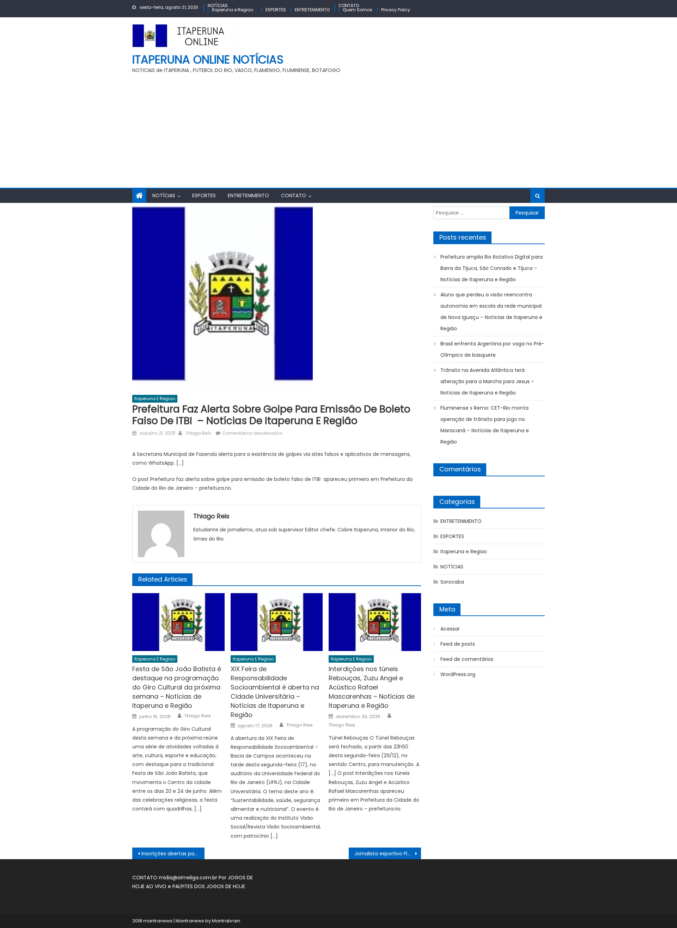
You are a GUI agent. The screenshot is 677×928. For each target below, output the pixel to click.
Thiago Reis (198, 433)
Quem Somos (357, 10)
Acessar (450, 628)
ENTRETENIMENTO (312, 10)
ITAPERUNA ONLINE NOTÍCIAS (207, 59)
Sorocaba (452, 581)
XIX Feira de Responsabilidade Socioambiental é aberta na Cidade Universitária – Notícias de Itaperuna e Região (275, 691)
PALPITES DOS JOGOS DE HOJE (208, 886)
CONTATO (348, 5)
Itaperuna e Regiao (232, 10)
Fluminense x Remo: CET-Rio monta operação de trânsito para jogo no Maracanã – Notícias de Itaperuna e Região (484, 424)
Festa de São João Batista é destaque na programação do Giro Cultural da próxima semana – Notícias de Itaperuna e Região (176, 687)
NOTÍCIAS (218, 5)
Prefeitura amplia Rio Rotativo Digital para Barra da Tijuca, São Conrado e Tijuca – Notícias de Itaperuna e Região (491, 268)
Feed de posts (457, 643)
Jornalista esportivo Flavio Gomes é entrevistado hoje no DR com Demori (387, 853)
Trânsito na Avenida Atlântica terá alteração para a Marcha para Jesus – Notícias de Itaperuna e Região (487, 381)
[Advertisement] (338, 134)
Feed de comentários (466, 659)
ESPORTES (276, 10)
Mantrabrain (226, 920)
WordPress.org (457, 674)
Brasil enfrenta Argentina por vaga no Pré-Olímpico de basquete (492, 349)
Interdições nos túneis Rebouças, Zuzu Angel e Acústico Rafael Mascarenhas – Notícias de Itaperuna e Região (372, 687)
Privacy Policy (395, 10)
